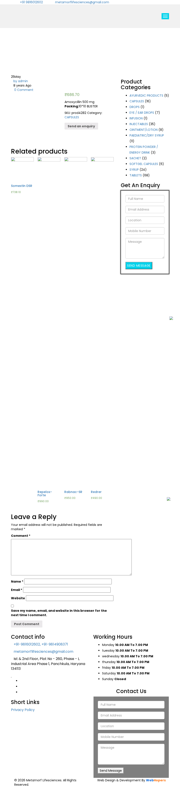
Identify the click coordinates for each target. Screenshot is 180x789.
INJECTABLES (139, 124)
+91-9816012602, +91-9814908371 (41, 644)
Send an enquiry (81, 126)
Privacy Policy (23, 709)
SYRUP (134, 169)
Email (16, 590)
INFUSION (136, 118)
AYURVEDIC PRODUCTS (146, 95)
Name (17, 581)
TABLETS (136, 175)
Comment (20, 536)
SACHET (135, 158)
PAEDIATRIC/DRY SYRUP (147, 135)
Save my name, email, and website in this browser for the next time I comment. (59, 612)
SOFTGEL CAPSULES (144, 164)
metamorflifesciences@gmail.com (82, 2)
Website (18, 598)
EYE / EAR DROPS (142, 112)
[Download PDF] (171, 330)
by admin (20, 81)
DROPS (135, 107)
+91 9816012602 (31, 2)
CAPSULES (72, 117)
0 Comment (23, 90)
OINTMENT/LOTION (144, 130)
